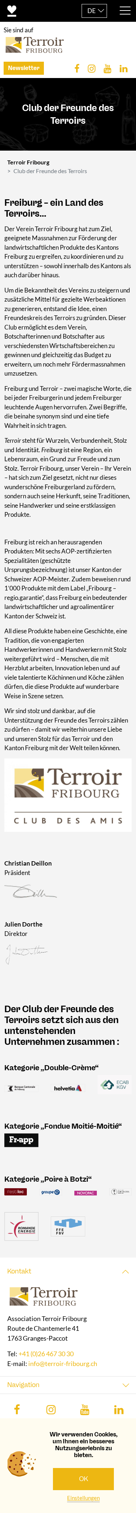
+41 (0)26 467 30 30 (46, 1354)
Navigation (23, 1385)
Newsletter (24, 68)
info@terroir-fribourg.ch (62, 1363)
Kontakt (19, 1271)
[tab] (68, 1271)
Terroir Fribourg (28, 162)
